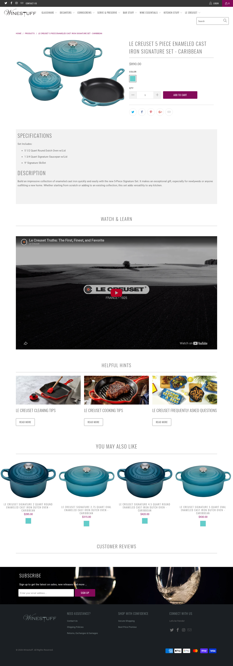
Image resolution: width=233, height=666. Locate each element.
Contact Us (31, 3)
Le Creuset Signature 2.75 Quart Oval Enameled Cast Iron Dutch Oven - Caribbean (86, 481)
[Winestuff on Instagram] (16, 3)
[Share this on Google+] (160, 112)
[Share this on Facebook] (142, 112)
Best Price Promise (127, 627)
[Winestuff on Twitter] (5, 3)
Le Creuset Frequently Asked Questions (184, 410)
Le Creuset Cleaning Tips (36, 410)
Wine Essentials (149, 12)
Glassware (48, 12)
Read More (25, 422)
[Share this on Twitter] (133, 112)
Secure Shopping (126, 621)
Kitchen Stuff (172, 12)
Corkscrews (84, 12)
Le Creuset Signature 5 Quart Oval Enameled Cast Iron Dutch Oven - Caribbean (203, 481)
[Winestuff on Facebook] (11, 3)
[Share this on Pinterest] (151, 112)
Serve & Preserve (107, 12)
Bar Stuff (129, 12)
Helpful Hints (116, 365)
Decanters (66, 12)
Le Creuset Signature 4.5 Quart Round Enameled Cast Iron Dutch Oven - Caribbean (144, 480)
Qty (131, 88)
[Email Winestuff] (21, 3)
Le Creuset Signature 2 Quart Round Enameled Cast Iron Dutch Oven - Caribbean (28, 480)
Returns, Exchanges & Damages (82, 633)
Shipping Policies (75, 627)
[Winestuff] (20, 13)
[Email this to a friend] (169, 112)
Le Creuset (191, 12)
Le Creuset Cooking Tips (103, 410)
